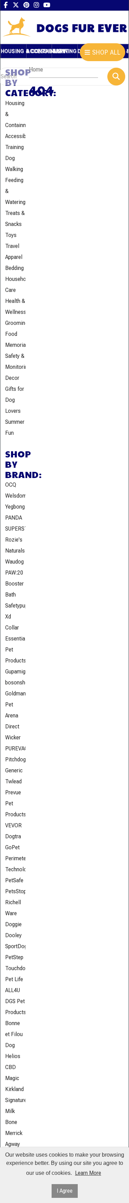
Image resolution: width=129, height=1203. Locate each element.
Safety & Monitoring (15, 361)
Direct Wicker (13, 732)
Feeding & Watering (15, 191)
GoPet (12, 847)
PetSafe (14, 880)
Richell (13, 902)
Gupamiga (15, 671)
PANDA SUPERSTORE (15, 523)
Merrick (13, 1133)
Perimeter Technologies (15, 864)
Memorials (15, 345)
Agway (12, 1144)
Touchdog (15, 968)
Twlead (13, 781)
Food (11, 334)
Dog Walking (14, 163)
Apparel (13, 257)
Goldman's (15, 693)
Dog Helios (12, 1050)
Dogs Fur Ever (81, 27)
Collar (12, 627)
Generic (14, 770)
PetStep (14, 957)
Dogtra (13, 836)
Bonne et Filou (14, 1028)
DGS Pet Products (15, 1006)
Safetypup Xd (15, 611)
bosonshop (15, 682)
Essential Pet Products (15, 649)
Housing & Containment (15, 114)
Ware (11, 913)
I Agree (65, 1191)
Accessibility (15, 136)
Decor (12, 378)
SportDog (15, 946)
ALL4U (12, 990)
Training (14, 147)
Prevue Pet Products (15, 803)
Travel (12, 246)
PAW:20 (14, 572)
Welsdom (15, 495)
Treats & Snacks (15, 218)
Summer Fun (14, 427)
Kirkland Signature (15, 1094)
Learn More (88, 1173)
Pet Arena (11, 710)
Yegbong (15, 506)
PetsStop (15, 891)
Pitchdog (15, 759)
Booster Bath (14, 589)
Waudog (14, 561)
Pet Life (14, 979)
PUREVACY (15, 748)
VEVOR (13, 825)
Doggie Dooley (13, 930)
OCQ (10, 484)
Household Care (15, 284)
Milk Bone (11, 1116)
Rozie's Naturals (15, 545)
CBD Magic (12, 1072)
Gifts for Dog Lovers (14, 400)
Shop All (105, 52)
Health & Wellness (15, 306)
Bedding (14, 268)
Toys (11, 235)
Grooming (15, 323)
